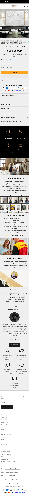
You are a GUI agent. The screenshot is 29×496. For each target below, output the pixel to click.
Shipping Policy (5, 417)
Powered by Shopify (19, 486)
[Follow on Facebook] (2, 479)
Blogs (2, 439)
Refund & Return (5, 420)
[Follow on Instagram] (5, 479)
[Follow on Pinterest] (9, 479)
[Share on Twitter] (7, 67)
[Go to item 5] (20, 42)
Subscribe (7, 407)
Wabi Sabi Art (4, 456)
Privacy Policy (5, 422)
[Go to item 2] (7, 42)
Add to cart (14, 72)
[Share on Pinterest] (9, 67)
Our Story (3, 432)
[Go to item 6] (25, 42)
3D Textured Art (5, 451)
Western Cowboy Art (6, 454)
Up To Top (14, 345)
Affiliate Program (5, 442)
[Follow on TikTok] (16, 479)
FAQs (2, 415)
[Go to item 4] (16, 42)
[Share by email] (11, 67)
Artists (3, 437)
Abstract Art (4, 459)
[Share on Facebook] (5, 67)
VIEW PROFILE (14, 339)
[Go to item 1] (3, 42)
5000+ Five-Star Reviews (17, 235)
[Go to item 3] (12, 42)
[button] (14, 76)
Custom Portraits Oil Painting (8, 461)
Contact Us (4, 444)
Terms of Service (5, 425)
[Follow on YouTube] (12, 479)
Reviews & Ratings (6, 434)
